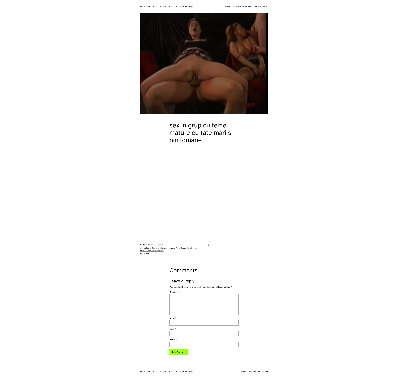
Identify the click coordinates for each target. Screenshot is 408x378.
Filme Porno (191, 248)
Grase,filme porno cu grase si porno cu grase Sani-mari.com (167, 6)
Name (172, 318)
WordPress (263, 371)
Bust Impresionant (159, 248)
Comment (174, 292)
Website (173, 340)
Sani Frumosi (158, 251)
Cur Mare (171, 248)
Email (172, 329)
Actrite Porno (145, 248)
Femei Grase (181, 248)
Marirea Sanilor (146, 251)
